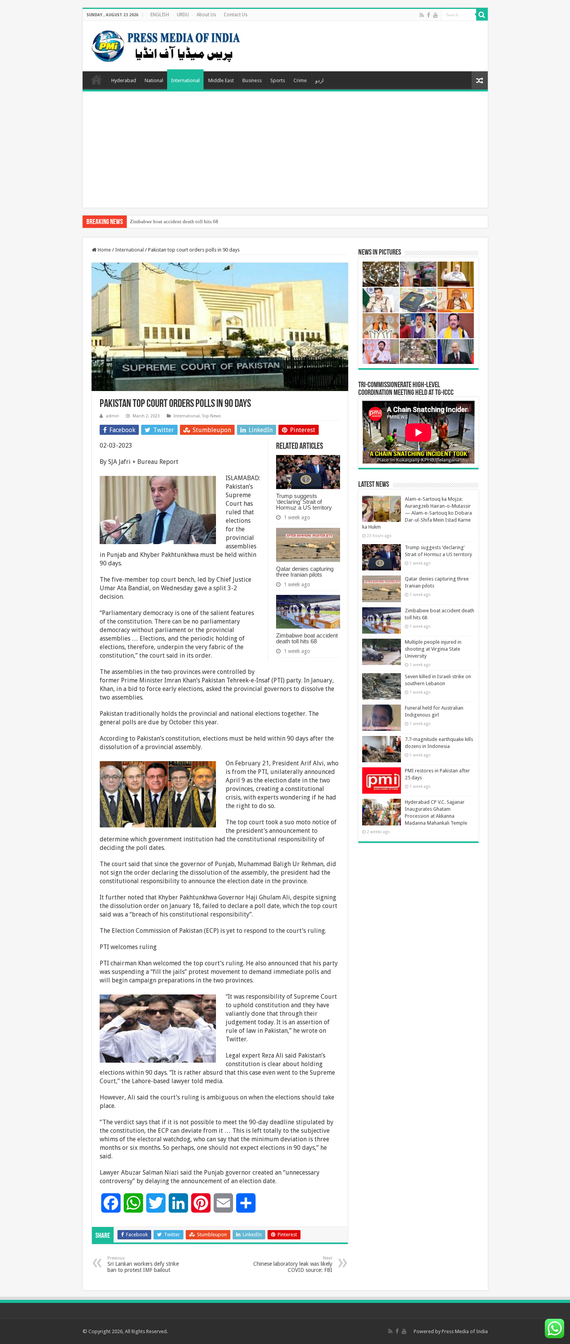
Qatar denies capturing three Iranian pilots (304, 571)
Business (252, 80)
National (154, 80)
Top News (211, 416)
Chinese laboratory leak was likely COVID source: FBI (292, 1264)
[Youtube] (435, 15)
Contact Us (235, 14)
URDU (183, 14)
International (185, 80)
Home (96, 79)
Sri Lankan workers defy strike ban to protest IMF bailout (143, 1264)
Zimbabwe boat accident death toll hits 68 (174, 221)
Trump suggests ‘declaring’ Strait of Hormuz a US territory (304, 502)
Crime (300, 80)
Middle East (221, 80)
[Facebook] (428, 15)
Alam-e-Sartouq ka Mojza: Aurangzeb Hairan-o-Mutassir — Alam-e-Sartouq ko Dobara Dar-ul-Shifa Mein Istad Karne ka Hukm (417, 513)
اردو (319, 80)
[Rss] (422, 15)
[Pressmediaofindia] (166, 44)
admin (112, 416)
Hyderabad (123, 80)
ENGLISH (159, 14)
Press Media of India (465, 1331)
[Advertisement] (285, 149)
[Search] (482, 15)
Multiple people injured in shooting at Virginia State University (433, 649)
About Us (206, 14)
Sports (277, 80)
